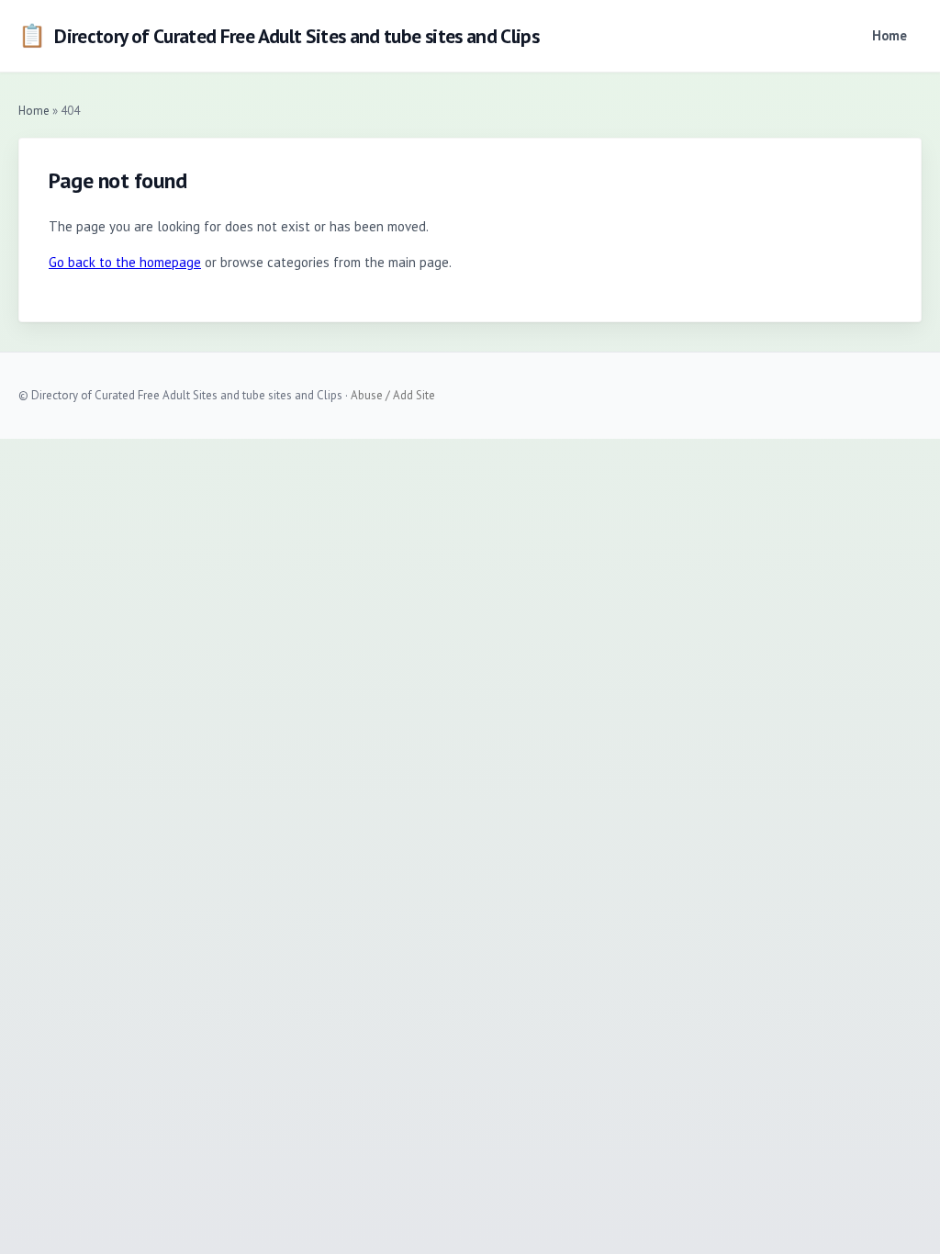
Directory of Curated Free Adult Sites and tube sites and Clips (278, 35)
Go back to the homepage (125, 262)
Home (889, 35)
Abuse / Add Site (393, 395)
